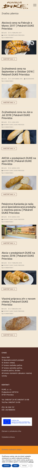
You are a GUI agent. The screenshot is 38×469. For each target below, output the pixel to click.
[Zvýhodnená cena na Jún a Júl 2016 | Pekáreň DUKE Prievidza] (19, 137)
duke (5, 32)
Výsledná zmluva (8, 437)
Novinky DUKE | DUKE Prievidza (13, 124)
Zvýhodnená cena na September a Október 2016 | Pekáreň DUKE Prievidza (18, 71)
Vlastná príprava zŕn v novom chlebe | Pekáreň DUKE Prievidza (18, 301)
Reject (15, 465)
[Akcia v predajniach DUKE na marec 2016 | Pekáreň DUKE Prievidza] (19, 278)
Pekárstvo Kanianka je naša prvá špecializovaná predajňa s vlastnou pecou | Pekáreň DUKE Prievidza (19, 208)
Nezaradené (29, 78)
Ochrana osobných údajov (12, 449)
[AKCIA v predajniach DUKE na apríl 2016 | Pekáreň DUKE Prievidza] (19, 183)
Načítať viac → (9, 59)
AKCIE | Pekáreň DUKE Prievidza (13, 35)
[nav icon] (34, 5)
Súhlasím (6, 465)
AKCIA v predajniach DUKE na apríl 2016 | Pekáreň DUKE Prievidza (19, 161)
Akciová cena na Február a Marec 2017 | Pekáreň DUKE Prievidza (18, 25)
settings (31, 462)
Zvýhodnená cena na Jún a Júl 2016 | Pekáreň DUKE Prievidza (17, 115)
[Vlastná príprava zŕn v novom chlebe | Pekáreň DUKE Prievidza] (19, 323)
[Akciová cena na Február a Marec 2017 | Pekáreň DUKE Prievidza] (19, 47)
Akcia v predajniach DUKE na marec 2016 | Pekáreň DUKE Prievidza (18, 255)
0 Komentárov (8, 37)
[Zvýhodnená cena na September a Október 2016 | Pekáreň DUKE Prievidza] (19, 91)
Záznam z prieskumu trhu (11, 431)
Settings (24, 465)
